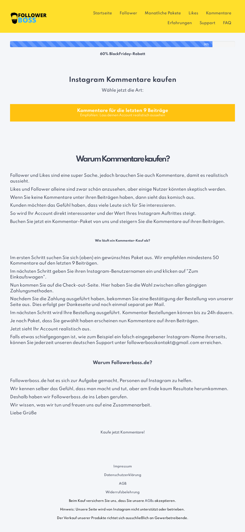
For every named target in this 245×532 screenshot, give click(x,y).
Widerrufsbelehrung (122, 492)
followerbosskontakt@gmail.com (163, 342)
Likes (193, 13)
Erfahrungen (179, 23)
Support (207, 23)
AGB (122, 483)
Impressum (122, 466)
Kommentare (218, 13)
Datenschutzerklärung (122, 475)
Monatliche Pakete (163, 13)
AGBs (149, 501)
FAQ (227, 23)
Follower (128, 13)
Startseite (102, 13)
